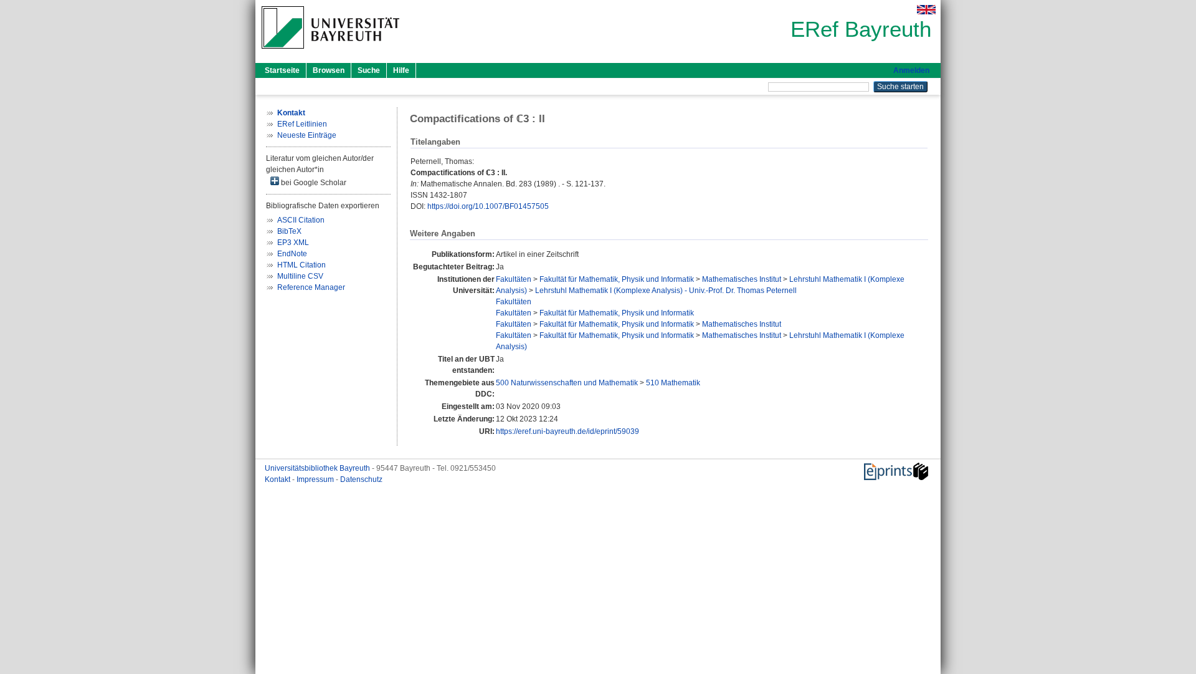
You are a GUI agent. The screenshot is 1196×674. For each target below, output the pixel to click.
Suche (369, 70)
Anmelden (911, 70)
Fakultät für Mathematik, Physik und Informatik (616, 279)
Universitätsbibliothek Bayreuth (318, 468)
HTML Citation (301, 265)
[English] (926, 9)
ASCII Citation (301, 220)
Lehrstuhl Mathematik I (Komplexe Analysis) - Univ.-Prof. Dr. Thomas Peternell (666, 290)
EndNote (292, 253)
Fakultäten (513, 279)
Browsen (328, 70)
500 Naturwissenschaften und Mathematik (567, 382)
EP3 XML (293, 242)
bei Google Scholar (312, 182)
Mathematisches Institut (741, 279)
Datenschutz (361, 479)
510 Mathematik (673, 382)
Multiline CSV (300, 276)
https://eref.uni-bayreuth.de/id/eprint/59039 (567, 431)
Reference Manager (311, 287)
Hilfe (401, 70)
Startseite (282, 70)
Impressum (316, 479)
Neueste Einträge (306, 135)
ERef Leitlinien (302, 124)
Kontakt (278, 479)
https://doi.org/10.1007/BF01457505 (488, 206)
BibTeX (289, 231)
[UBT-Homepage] (330, 52)
